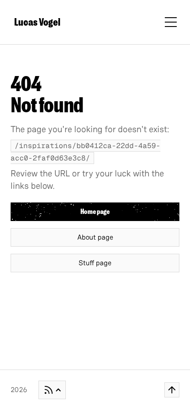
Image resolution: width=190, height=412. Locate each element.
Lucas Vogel (37, 22)
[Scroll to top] (171, 389)
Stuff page (95, 262)
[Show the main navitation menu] (170, 22)
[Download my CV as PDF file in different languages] (52, 390)
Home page (95, 211)
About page (95, 237)
